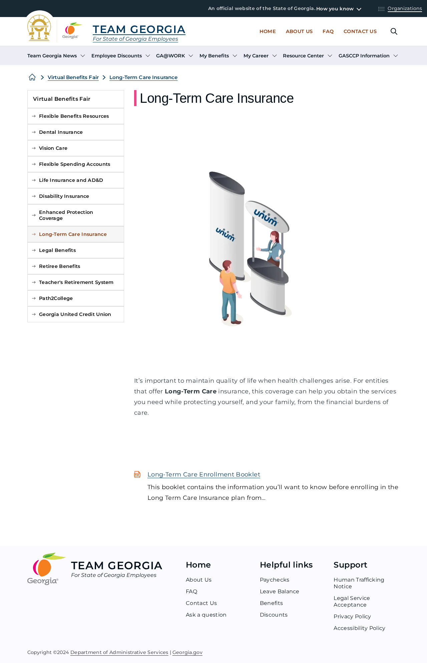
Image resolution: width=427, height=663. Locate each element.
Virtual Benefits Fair (73, 77)
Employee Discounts (116, 56)
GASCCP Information (364, 56)
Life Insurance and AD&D (71, 180)
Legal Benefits (57, 250)
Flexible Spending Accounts (74, 164)
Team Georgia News (52, 56)
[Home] (32, 77)
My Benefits (214, 56)
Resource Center (303, 56)
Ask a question (206, 615)
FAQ (191, 591)
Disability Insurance (64, 196)
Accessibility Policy (359, 628)
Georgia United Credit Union (75, 314)
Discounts (274, 615)
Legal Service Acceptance (352, 601)
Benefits (271, 603)
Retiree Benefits (59, 266)
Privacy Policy (352, 616)
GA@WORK (170, 56)
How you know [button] (335, 9)
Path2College (56, 298)
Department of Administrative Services (119, 652)
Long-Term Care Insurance (143, 77)
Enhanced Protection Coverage (66, 215)
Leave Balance (280, 591)
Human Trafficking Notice (359, 583)
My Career (256, 56)
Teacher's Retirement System (76, 282)
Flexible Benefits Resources (74, 116)
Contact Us (360, 31)
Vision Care (53, 148)
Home (268, 31)
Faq (328, 31)
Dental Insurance (61, 132)
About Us (299, 31)
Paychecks (275, 580)
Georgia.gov (187, 652)
